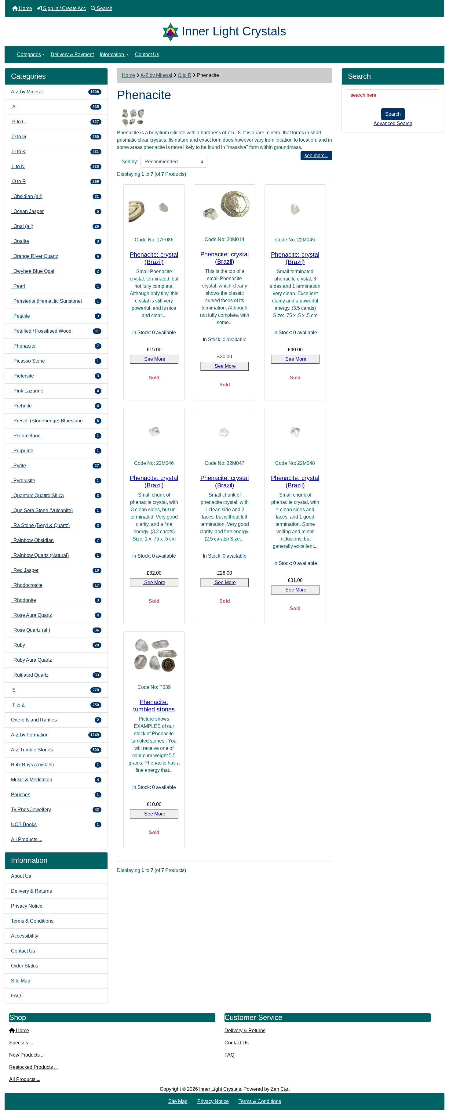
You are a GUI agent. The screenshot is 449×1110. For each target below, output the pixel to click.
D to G (55, 136)
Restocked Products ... (33, 1067)
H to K (55, 151)
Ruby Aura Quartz (31, 660)
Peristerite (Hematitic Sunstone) (55, 301)
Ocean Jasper (55, 211)
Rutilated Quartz (55, 675)
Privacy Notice (26, 906)
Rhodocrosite (55, 585)
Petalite (55, 316)
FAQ (16, 995)
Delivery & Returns (31, 891)
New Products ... (27, 1055)
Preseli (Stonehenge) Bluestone (55, 420)
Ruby (55, 645)
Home (128, 75)
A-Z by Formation (55, 734)
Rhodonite (55, 600)
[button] (437, 1080)
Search (393, 114)
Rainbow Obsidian (55, 540)
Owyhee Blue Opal (55, 271)
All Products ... (26, 839)
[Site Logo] (172, 31)
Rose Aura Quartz (55, 615)
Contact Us (147, 54)
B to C (55, 121)
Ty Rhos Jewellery (55, 809)
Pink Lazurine (55, 390)
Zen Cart (280, 1089)
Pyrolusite (55, 480)
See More (154, 359)
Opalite (55, 241)
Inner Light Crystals (220, 1089)
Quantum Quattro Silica (55, 495)
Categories (29, 54)
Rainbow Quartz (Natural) (55, 555)
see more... (316, 155)
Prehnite (55, 405)
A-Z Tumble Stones (55, 749)
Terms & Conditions (32, 921)
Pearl (55, 286)
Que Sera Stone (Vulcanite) (55, 510)
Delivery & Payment (72, 54)
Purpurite (55, 450)
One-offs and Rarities (55, 719)
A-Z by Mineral (156, 75)
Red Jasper (55, 570)
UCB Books (55, 824)
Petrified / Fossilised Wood (55, 331)
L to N (55, 166)
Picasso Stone (55, 360)
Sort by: (130, 161)
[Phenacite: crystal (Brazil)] (154, 209)
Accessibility (24, 935)
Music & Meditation (55, 779)
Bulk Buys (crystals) (55, 764)
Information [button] (112, 54)
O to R (185, 75)
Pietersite (55, 375)
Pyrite (55, 465)
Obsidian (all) (55, 196)
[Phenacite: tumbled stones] (154, 656)
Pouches (55, 794)
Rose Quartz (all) (55, 630)
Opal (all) (55, 226)
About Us (21, 876)
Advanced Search (393, 123)
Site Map (20, 980)
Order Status (24, 965)
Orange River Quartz (55, 256)
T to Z (55, 704)
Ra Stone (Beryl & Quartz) (55, 525)
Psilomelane (55, 435)
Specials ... (21, 1042)
